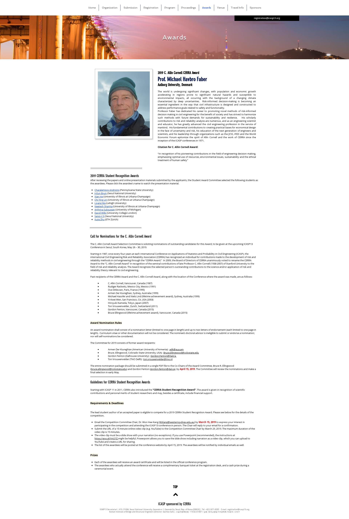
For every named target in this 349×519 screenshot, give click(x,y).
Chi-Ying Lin (101, 199)
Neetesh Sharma (104, 206)
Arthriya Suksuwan (105, 209)
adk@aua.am (176, 349)
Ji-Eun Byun (101, 193)
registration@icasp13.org (238, 509)
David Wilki (100, 213)
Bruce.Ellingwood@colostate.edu (181, 352)
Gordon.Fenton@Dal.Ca (163, 356)
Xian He (99, 196)
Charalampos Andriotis (107, 190)
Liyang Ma (100, 203)
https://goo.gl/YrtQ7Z (106, 438)
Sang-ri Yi (99, 216)
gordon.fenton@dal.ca (163, 369)
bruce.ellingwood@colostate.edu (109, 369)
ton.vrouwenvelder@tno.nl (158, 359)
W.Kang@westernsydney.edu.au (177, 422)
